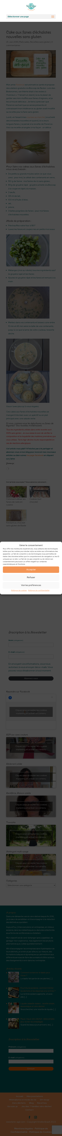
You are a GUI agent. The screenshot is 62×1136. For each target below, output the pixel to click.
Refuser (31, 577)
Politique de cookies (19, 590)
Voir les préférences (31, 585)
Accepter (31, 569)
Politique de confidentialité (38, 590)
